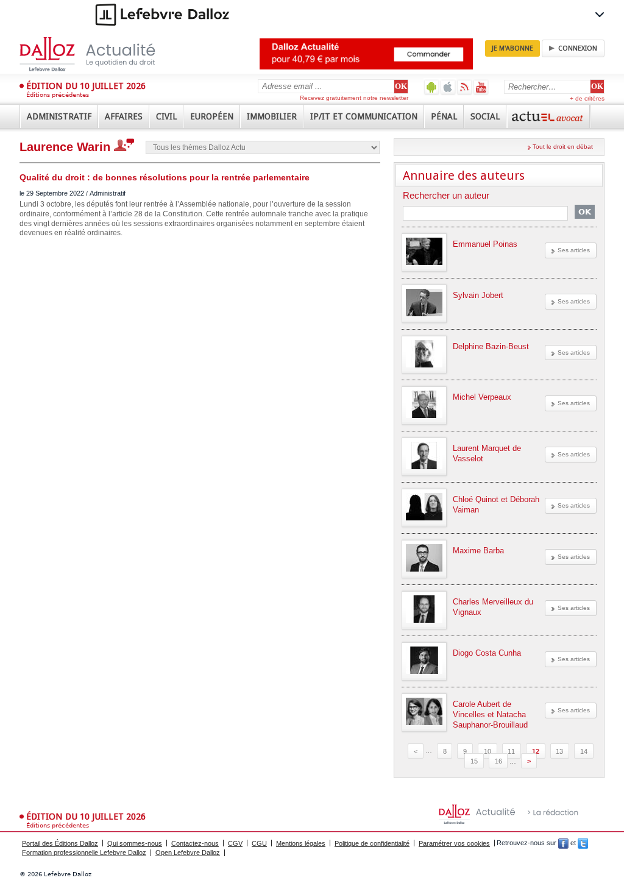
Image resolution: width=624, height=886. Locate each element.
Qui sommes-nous (134, 843)
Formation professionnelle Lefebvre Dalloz (84, 852)
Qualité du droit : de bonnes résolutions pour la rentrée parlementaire (165, 177)
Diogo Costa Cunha (487, 652)
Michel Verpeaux (482, 397)
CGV (235, 843)
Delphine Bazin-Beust (491, 346)
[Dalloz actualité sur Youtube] (481, 87)
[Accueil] (100, 54)
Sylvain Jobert (478, 295)
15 (474, 761)
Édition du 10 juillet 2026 (86, 85)
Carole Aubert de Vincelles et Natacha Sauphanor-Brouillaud (490, 714)
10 (487, 750)
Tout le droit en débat (563, 146)
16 (498, 761)
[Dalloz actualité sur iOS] (448, 87)
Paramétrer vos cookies (454, 843)
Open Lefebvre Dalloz (187, 852)
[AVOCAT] (548, 116)
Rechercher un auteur (446, 196)
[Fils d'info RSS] (464, 87)
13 (559, 750)
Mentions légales (300, 843)
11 (511, 750)
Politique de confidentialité (372, 843)
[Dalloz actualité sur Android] (432, 87)
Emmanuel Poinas (485, 244)
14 (583, 750)
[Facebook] (563, 843)
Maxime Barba (478, 550)
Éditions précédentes (57, 94)
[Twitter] (583, 843)
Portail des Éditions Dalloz (60, 843)
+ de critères (587, 98)
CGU (259, 843)
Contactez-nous (195, 843)
